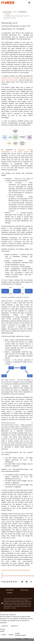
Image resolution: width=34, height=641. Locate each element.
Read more (28, 626)
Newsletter (9, 590)
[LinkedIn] (26, 581)
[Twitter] (22, 581)
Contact (9, 592)
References (24, 590)
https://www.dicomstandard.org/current (16, 570)
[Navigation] (29, 2)
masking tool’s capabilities (10, 78)
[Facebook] (31, 581)
